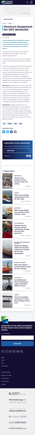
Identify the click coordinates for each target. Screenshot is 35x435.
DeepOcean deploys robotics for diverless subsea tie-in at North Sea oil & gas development (21, 249)
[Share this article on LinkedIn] (3, 131)
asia (4, 124)
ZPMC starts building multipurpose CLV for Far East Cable (21, 197)
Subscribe (10, 150)
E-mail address (5, 333)
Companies (4, 366)
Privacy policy (5, 378)
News (2, 357)
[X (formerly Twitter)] (6, 351)
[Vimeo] (14, 351)
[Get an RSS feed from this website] (21, 351)
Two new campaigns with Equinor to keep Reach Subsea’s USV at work (22, 300)
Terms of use (4, 381)
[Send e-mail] (17, 351)
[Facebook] (2, 351)
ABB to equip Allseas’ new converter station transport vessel (21, 212)
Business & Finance (9, 34)
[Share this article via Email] (15, 131)
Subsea (10, 23)
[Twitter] (30, 156)
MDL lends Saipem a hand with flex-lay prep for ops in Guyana (22, 266)
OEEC (2, 360)
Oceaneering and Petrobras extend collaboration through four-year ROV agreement (21, 229)
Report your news (6, 375)
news (15, 124)
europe (9, 124)
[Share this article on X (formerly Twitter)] (7, 131)
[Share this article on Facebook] (11, 131)
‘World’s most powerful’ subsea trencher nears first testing (21, 181)
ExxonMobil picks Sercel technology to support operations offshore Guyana (21, 283)
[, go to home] (7, 2)
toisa (20, 124)
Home (4, 23)
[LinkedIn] (27, 156)
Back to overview (8, 19)
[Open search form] (27, 2)
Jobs (2, 363)
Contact (3, 384)
